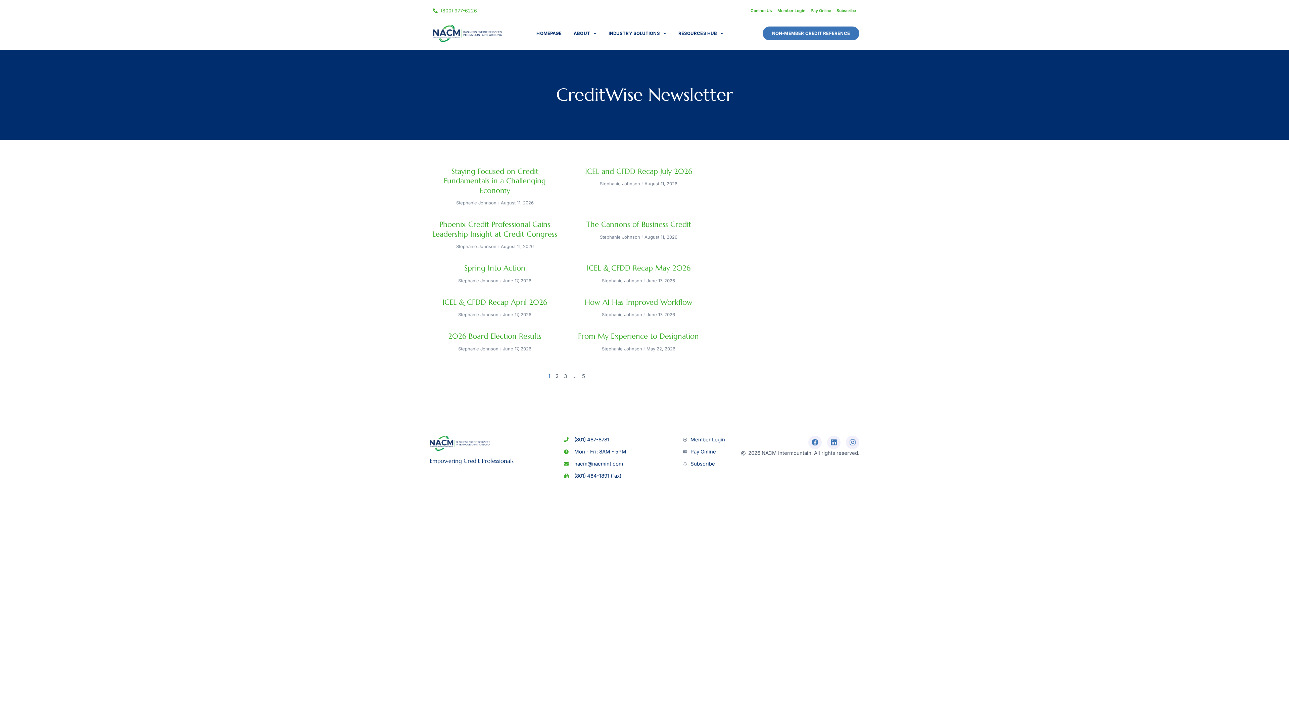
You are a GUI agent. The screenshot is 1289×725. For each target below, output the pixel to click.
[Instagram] (852, 442)
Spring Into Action (494, 268)
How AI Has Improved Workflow (639, 302)
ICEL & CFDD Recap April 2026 (494, 302)
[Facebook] (815, 442)
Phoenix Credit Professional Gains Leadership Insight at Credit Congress (494, 229)
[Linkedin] (834, 442)
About (582, 33)
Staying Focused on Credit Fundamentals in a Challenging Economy (495, 181)
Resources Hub (697, 33)
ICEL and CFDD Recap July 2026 (638, 171)
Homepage (549, 33)
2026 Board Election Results (494, 336)
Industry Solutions (634, 33)
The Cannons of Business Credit (638, 224)
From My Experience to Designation (638, 336)
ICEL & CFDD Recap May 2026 (638, 268)
